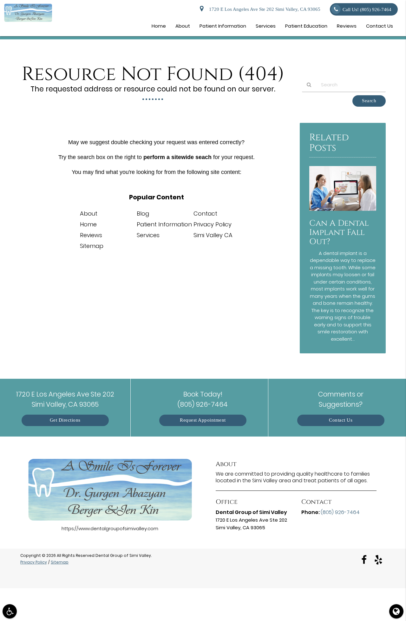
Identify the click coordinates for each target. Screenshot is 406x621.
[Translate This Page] (396, 611)
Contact (205, 213)
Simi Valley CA (212, 235)
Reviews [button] (347, 26)
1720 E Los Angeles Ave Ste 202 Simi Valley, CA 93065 (263, 9)
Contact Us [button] (379, 26)
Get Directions (65, 420)
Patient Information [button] (223, 26)
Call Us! (367, 9)
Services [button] (266, 26)
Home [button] (159, 26)
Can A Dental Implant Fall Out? (339, 232)
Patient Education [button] (306, 26)
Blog (143, 213)
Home (88, 224)
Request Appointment (203, 420)
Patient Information (164, 224)
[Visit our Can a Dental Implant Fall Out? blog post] (342, 212)
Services (148, 235)
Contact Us (340, 420)
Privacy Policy (212, 224)
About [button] (182, 26)
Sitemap (91, 246)
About (88, 213)
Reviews (91, 235)
